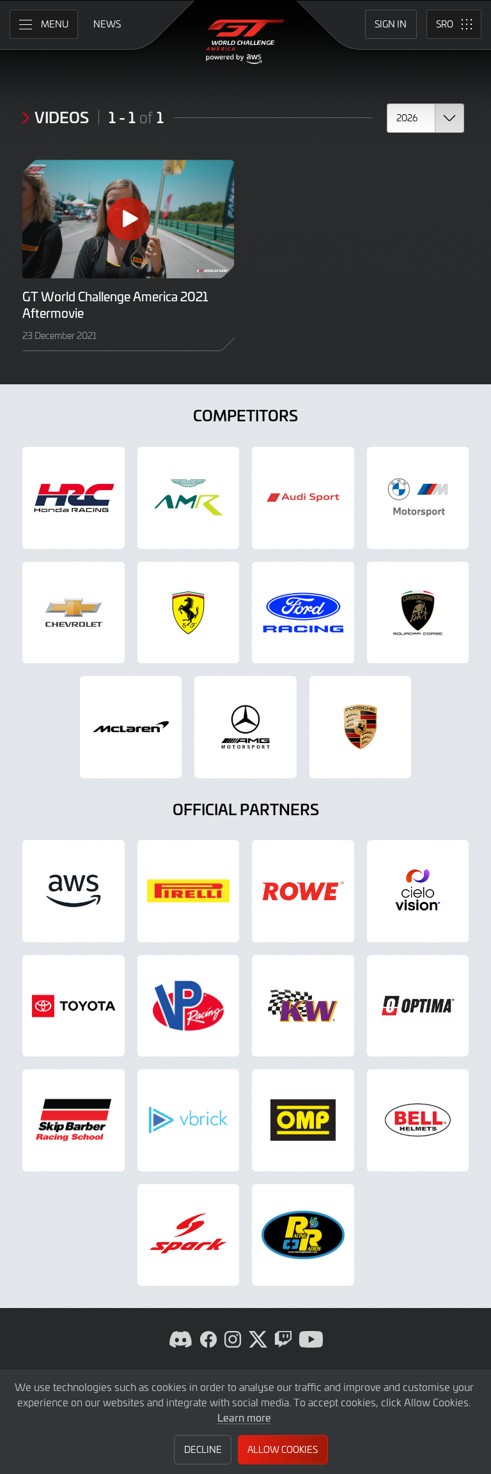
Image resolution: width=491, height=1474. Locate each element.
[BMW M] (418, 498)
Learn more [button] (244, 1417)
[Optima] (418, 1006)
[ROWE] (303, 891)
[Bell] (418, 1120)
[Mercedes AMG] (245, 727)
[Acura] (73, 498)
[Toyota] (73, 1006)
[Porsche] (360, 727)
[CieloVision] (418, 891)
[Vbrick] (188, 1120)
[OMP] (303, 1120)
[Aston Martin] (188, 498)
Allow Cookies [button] (282, 1449)
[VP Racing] (188, 1006)
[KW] (303, 1006)
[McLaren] (131, 727)
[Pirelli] (188, 891)
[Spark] (188, 1235)
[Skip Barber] (73, 1120)
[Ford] (303, 613)
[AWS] (73, 891)
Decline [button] (203, 1449)
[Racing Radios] (303, 1235)
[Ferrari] (188, 613)
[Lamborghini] (418, 613)
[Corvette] (73, 613)
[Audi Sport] (303, 498)
